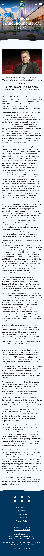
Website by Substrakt (22, 548)
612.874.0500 (31, 536)
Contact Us (22, 517)
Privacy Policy (22, 521)
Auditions (22, 511)
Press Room (22, 514)
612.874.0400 (26, 534)
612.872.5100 (31, 538)
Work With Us (22, 507)
